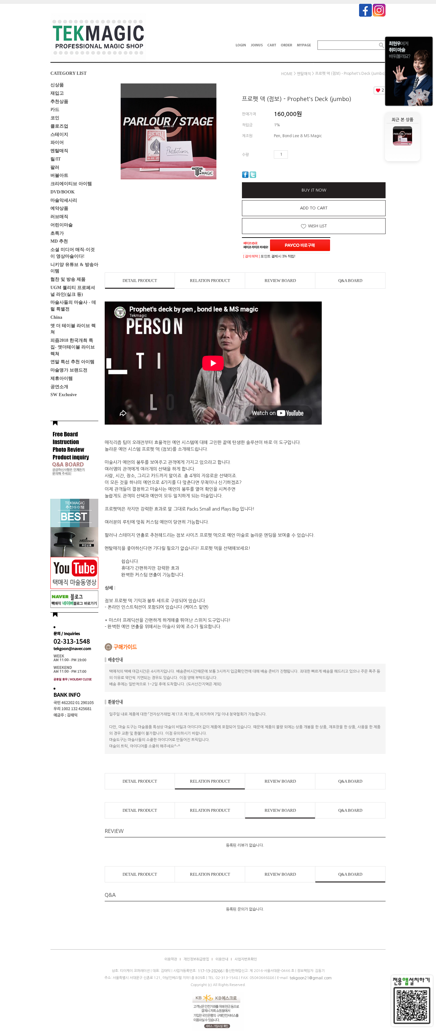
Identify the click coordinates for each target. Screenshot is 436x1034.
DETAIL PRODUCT (140, 280)
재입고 (57, 93)
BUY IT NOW (314, 190)
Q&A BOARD (350, 280)
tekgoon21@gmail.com (310, 978)
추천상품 (59, 101)
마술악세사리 (63, 200)
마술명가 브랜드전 (68, 370)
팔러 (54, 167)
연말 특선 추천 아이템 (72, 361)
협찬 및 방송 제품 (68, 279)
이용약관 (170, 959)
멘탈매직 (59, 150)
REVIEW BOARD (280, 280)
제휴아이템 (61, 378)
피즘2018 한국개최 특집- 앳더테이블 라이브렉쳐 (72, 347)
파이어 (57, 142)
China (56, 317)
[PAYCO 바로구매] (300, 245)
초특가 (57, 233)
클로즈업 (59, 126)
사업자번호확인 (246, 959)
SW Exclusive (63, 394)
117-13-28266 (210, 971)
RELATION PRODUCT (210, 280)
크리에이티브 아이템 (71, 183)
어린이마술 (61, 225)
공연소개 (59, 386)
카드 (54, 109)
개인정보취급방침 (196, 959)
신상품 (57, 84)
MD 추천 (59, 241)
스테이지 (59, 134)
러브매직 (59, 216)
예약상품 (59, 208)
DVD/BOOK (62, 192)
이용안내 (221, 959)
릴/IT (55, 159)
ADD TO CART (313, 208)
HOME (287, 74)
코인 (54, 117)
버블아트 (59, 175)
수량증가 (293, 154)
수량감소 (302, 154)
